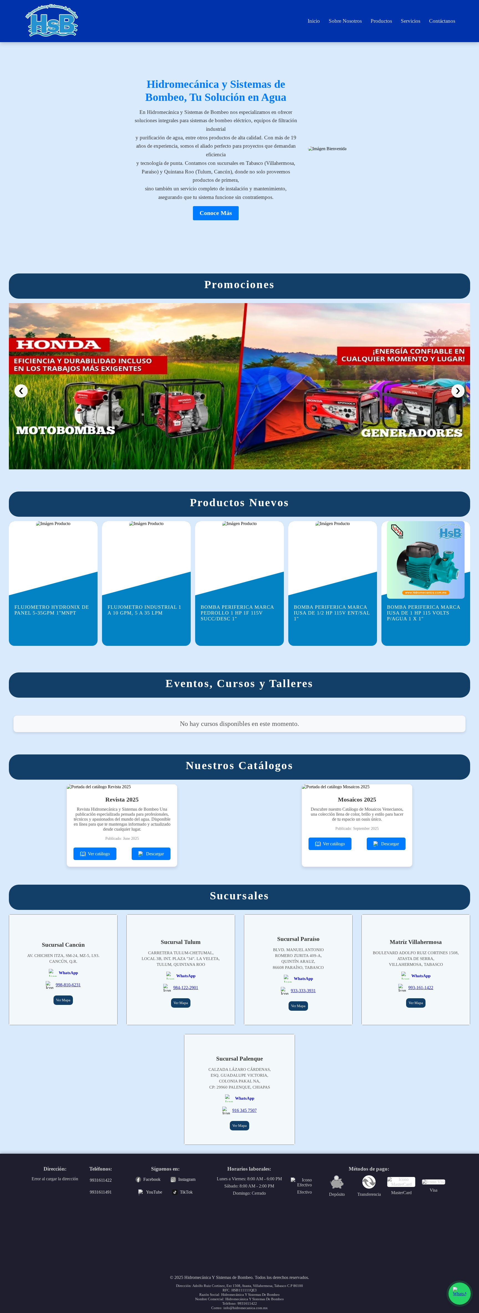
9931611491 (101, 1192)
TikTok (186, 1192)
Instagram (186, 1179)
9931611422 (101, 1180)
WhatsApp (68, 972)
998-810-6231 (68, 984)
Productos (381, 21)
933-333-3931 (303, 990)
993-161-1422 (420, 987)
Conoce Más (216, 212)
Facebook (151, 1179)
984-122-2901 (185, 987)
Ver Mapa (63, 1000)
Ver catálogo (99, 853)
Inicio (314, 21)
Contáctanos (442, 21)
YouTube (154, 1192)
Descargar (155, 853)
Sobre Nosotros (345, 21)
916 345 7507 (244, 1110)
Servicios (410, 21)
